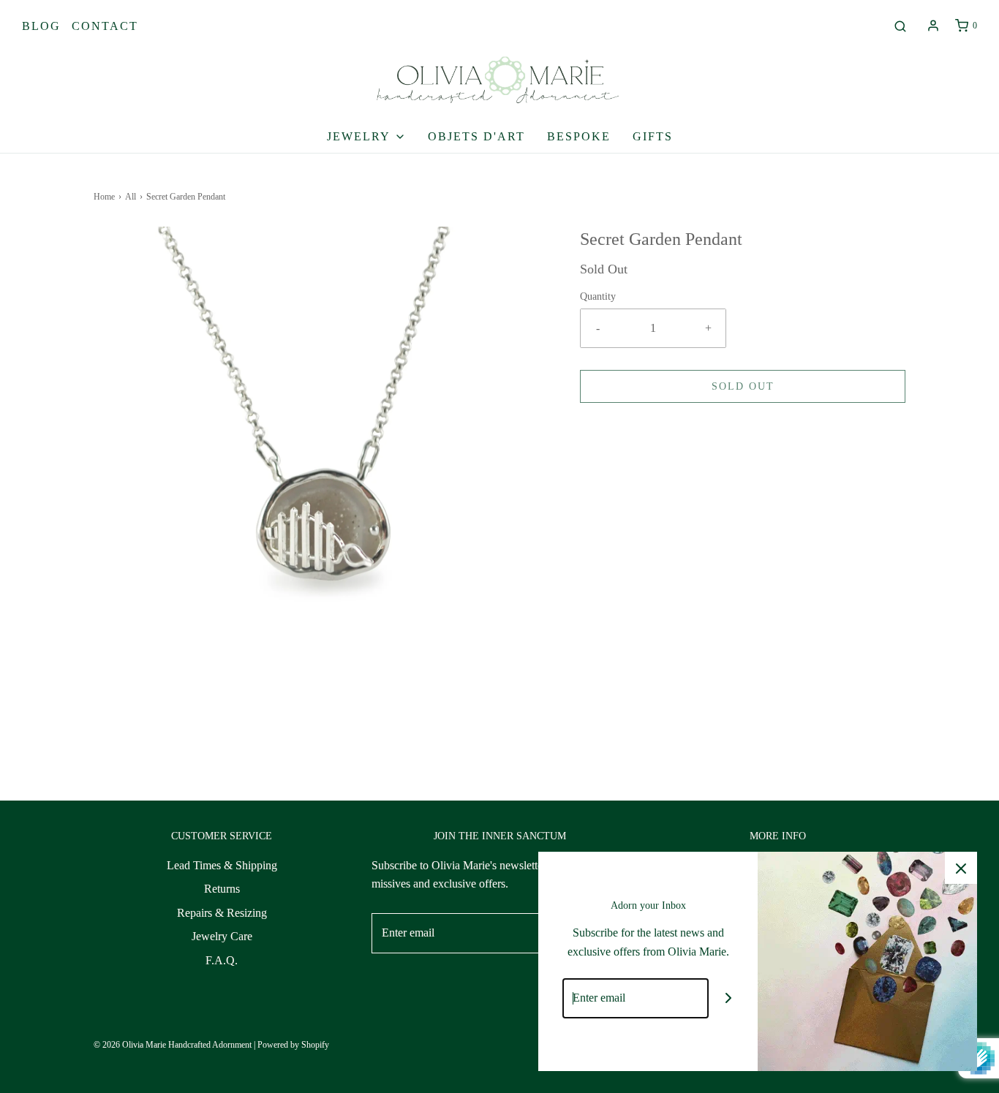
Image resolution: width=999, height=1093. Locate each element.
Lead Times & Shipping (222, 865)
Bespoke (579, 136)
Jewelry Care (222, 936)
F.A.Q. (222, 960)
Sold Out (743, 386)
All (130, 197)
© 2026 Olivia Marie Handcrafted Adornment (173, 1045)
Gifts (653, 136)
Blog (41, 26)
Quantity (598, 296)
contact (105, 26)
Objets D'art (476, 136)
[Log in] (933, 25)
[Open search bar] (900, 26)
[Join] (729, 998)
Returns (222, 888)
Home (104, 197)
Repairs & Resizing (222, 913)
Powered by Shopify (293, 1045)
